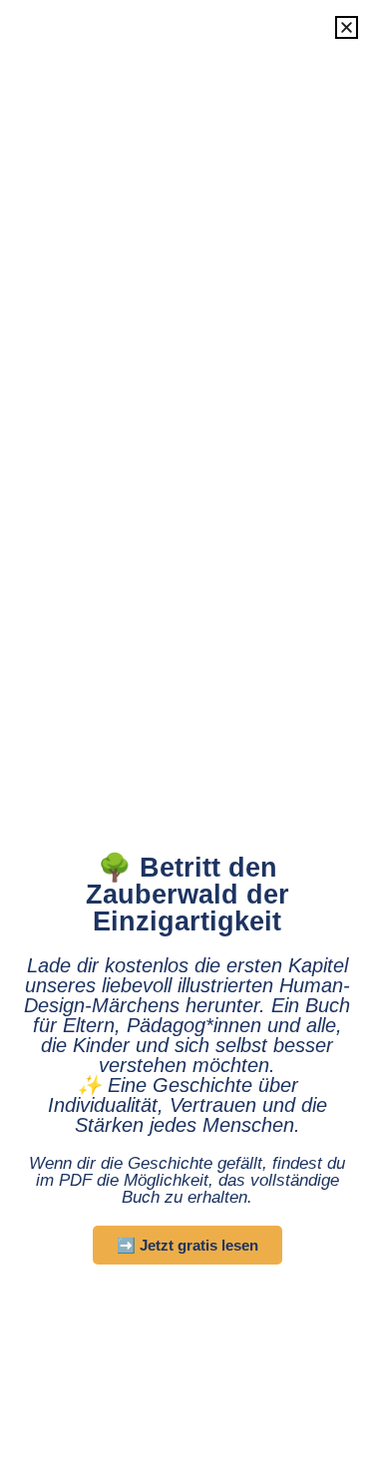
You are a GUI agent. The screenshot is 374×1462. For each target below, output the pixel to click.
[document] (187, 731)
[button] (346, 27)
